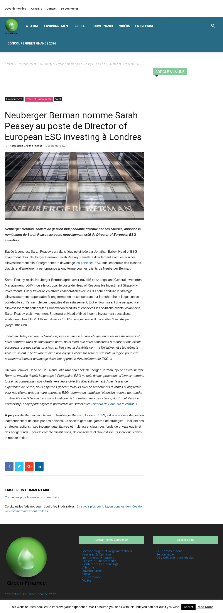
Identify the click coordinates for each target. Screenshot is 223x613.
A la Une (32, 26)
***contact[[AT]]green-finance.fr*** (30, 594)
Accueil (9, 64)
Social (80, 26)
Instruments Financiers (98, 557)
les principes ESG (88, 263)
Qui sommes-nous (169, 551)
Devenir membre (16, 8)
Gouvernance (102, 26)
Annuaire (36, 8)
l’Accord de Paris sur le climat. (113, 404)
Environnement (57, 26)
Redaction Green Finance (26, 145)
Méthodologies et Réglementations (107, 551)
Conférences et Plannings (100, 564)
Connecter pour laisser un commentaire (32, 497)
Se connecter (69, 8)
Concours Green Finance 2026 (31, 43)
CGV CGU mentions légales (175, 557)
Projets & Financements (99, 561)
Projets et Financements (39, 99)
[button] (213, 26)
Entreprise (144, 26)
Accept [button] (188, 607)
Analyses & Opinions (96, 554)
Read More (204, 607)
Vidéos (124, 26)
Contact (51, 8)
